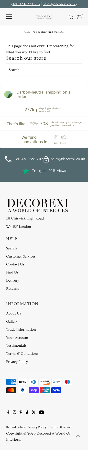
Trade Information (21, 329)
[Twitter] (34, 413)
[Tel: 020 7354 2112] (8, 161)
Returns (12, 288)
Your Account (17, 338)
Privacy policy (36, 427)
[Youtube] (41, 413)
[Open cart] (79, 17)
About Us (13, 313)
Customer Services (20, 256)
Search (11, 248)
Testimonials (16, 345)
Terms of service (60, 427)
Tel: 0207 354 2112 (26, 4)
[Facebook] (8, 413)
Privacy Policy (17, 362)
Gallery (12, 321)
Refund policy (15, 427)
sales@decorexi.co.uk (59, 4)
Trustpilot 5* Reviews (49, 171)
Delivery (12, 280)
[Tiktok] (27, 413)
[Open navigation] (9, 17)
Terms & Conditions (22, 354)
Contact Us (15, 264)
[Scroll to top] (78, 436)
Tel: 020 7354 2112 (28, 159)
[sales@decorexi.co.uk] (46, 161)
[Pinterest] (20, 413)
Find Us (12, 272)
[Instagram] (14, 413)
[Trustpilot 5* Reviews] (25, 170)
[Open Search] (71, 17)
